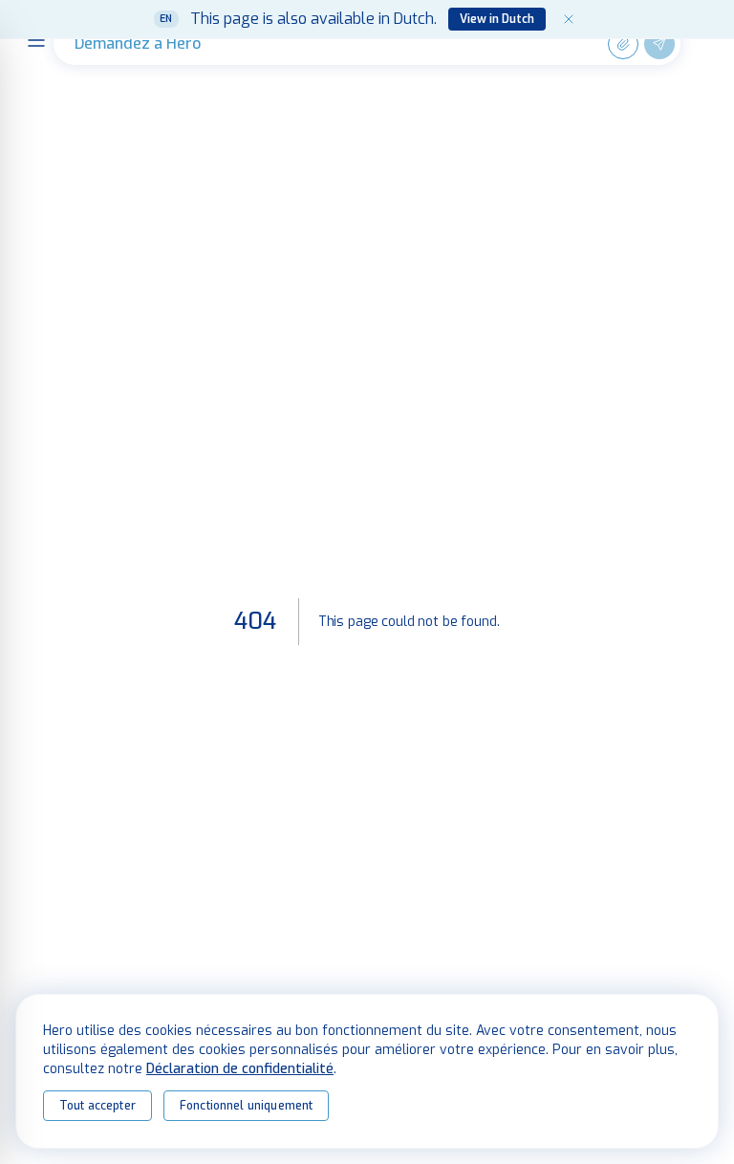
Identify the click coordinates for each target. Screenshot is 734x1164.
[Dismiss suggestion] (568, 19)
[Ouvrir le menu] (36, 40)
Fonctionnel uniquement (246, 1105)
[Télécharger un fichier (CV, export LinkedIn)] (623, 44)
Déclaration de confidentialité (240, 1069)
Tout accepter (97, 1105)
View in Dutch (497, 19)
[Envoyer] (659, 44)
